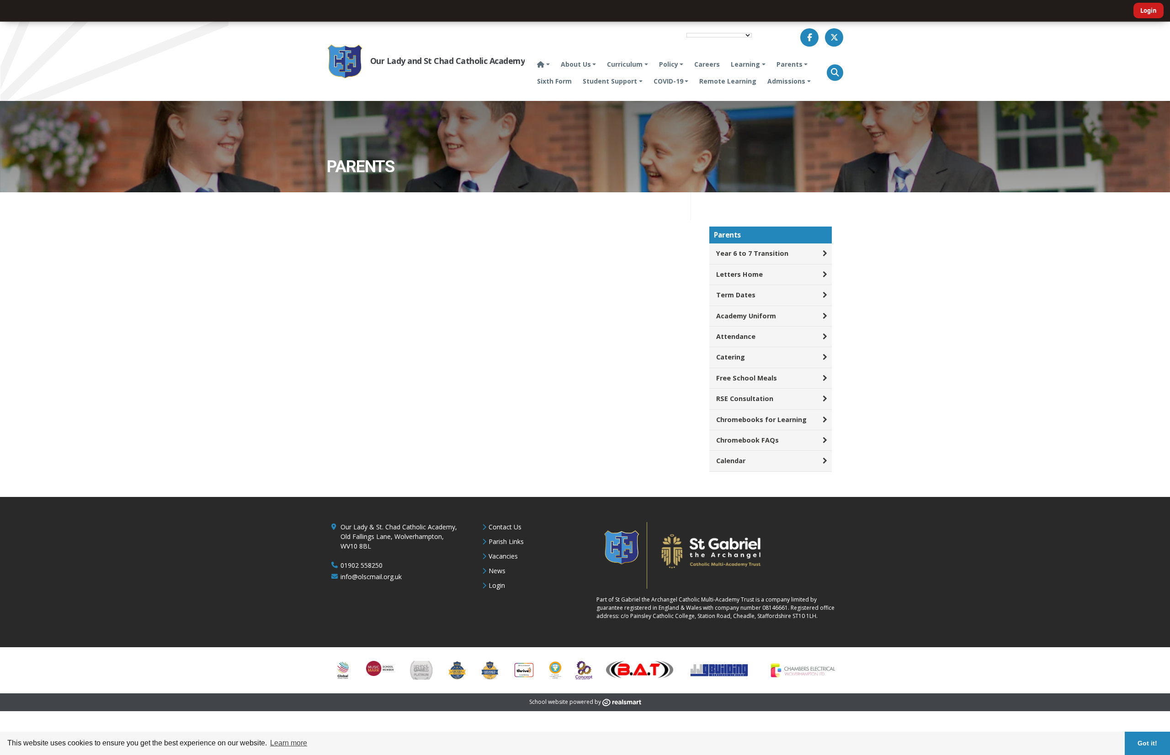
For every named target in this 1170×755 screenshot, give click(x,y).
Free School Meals (746, 378)
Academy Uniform (746, 316)
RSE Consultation (744, 398)
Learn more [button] (288, 743)
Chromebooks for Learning (761, 419)
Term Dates (735, 294)
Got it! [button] (1147, 743)
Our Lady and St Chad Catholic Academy (447, 60)
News (497, 570)
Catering (730, 357)
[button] (835, 72)
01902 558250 (361, 565)
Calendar (730, 460)
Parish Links (506, 541)
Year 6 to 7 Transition (752, 253)
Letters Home (739, 274)
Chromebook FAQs (747, 440)
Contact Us (505, 527)
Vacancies (503, 556)
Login (1148, 10)
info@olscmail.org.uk (371, 576)
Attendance (735, 336)
